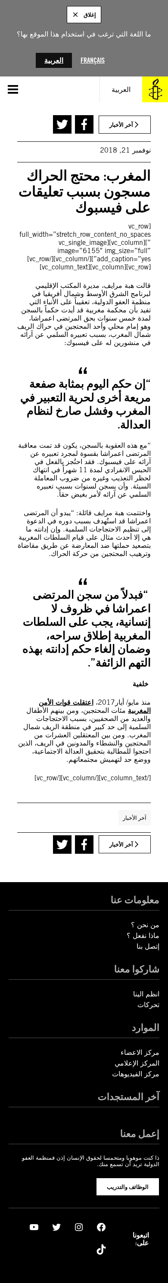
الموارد (145, 1027)
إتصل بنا (148, 946)
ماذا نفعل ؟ (143, 936)
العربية (53, 60)
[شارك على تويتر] (62, 124)
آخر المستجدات (128, 1096)
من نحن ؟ (145, 925)
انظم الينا (146, 994)
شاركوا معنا (136, 968)
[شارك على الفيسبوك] (84, 124)
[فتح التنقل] (13, 89)
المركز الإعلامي (137, 1063)
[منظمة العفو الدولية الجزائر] (155, 89)
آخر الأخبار (134, 817)
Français (93, 60)
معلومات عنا (135, 899)
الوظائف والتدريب (128, 1186)
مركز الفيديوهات (135, 1074)
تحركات (148, 1005)
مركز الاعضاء (140, 1052)
